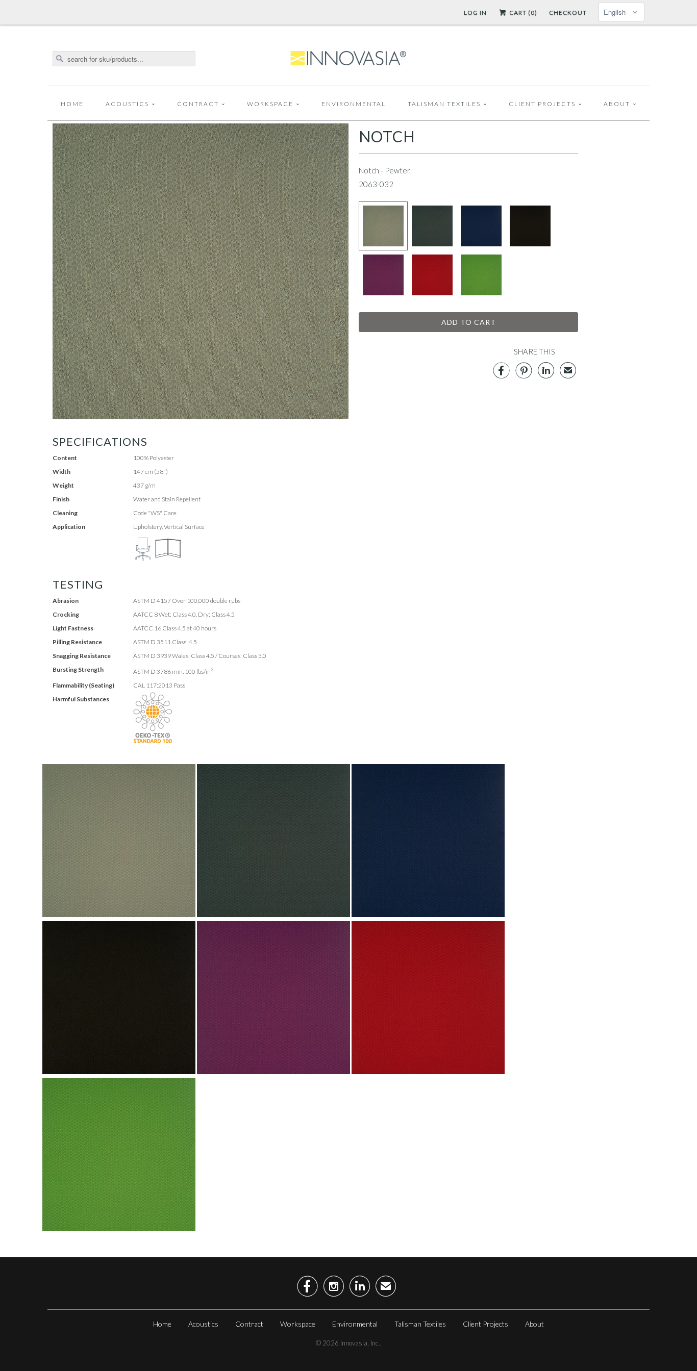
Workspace (270, 104)
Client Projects (542, 104)
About (617, 104)
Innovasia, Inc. (360, 1343)
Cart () (522, 12)
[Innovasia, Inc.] (348, 58)
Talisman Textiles (444, 104)
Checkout (568, 12)
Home (72, 104)
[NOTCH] (200, 271)
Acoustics (127, 104)
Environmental (353, 104)
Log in (475, 12)
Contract (198, 104)
